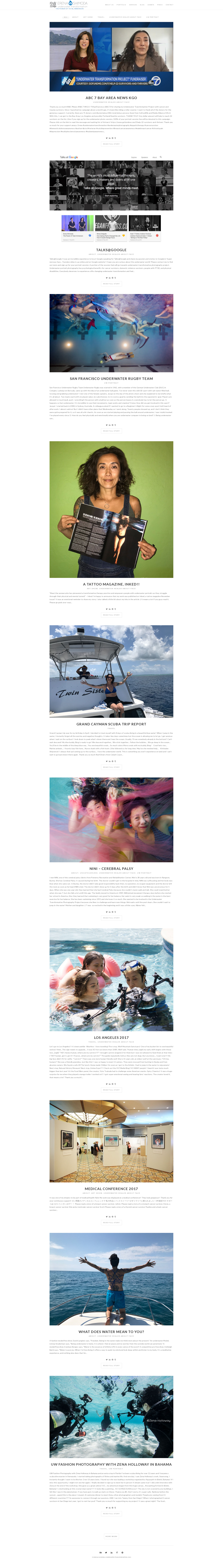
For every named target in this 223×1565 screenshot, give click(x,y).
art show (92, 588)
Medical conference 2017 (111, 1189)
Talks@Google (111, 250)
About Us (109, 5)
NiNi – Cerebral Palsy (111, 868)
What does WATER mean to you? (111, 1332)
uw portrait (111, 383)
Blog (142, 5)
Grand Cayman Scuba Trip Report (111, 724)
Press (160, 5)
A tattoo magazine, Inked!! (111, 584)
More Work (111, 1536)
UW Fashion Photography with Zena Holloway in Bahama (111, 1464)
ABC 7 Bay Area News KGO (111, 98)
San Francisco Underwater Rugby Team (111, 378)
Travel (111, 728)
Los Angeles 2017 (111, 1037)
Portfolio (121, 5)
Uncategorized (89, 873)
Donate (151, 5)
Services (133, 5)
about (92, 254)
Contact (169, 5)
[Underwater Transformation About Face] (70, 4)
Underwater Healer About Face (111, 102)
